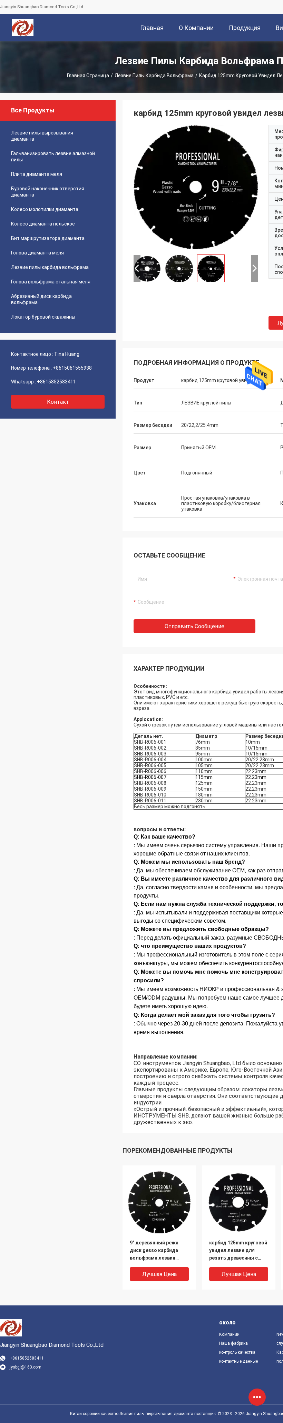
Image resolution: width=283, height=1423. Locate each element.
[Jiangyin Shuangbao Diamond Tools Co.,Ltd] (22, 27)
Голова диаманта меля (37, 252)
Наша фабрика (233, 1343)
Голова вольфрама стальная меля (50, 281)
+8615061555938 (72, 368)
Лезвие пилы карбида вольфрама (154, 75)
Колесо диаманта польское (43, 224)
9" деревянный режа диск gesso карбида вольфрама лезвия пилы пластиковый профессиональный (154, 1251)
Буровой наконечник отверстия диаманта (47, 192)
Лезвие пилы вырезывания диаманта (42, 136)
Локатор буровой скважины (43, 317)
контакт (58, 402)
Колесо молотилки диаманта (44, 209)
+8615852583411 (56, 381)
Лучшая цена (159, 1274)
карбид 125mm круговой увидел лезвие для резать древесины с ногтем (238, 1251)
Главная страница (88, 75)
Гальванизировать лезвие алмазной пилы (53, 156)
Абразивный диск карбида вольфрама (41, 299)
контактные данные (238, 1361)
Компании (229, 1334)
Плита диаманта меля (36, 174)
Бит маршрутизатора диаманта (48, 238)
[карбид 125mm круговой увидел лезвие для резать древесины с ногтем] (195, 187)
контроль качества (237, 1352)
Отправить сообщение (194, 626)
